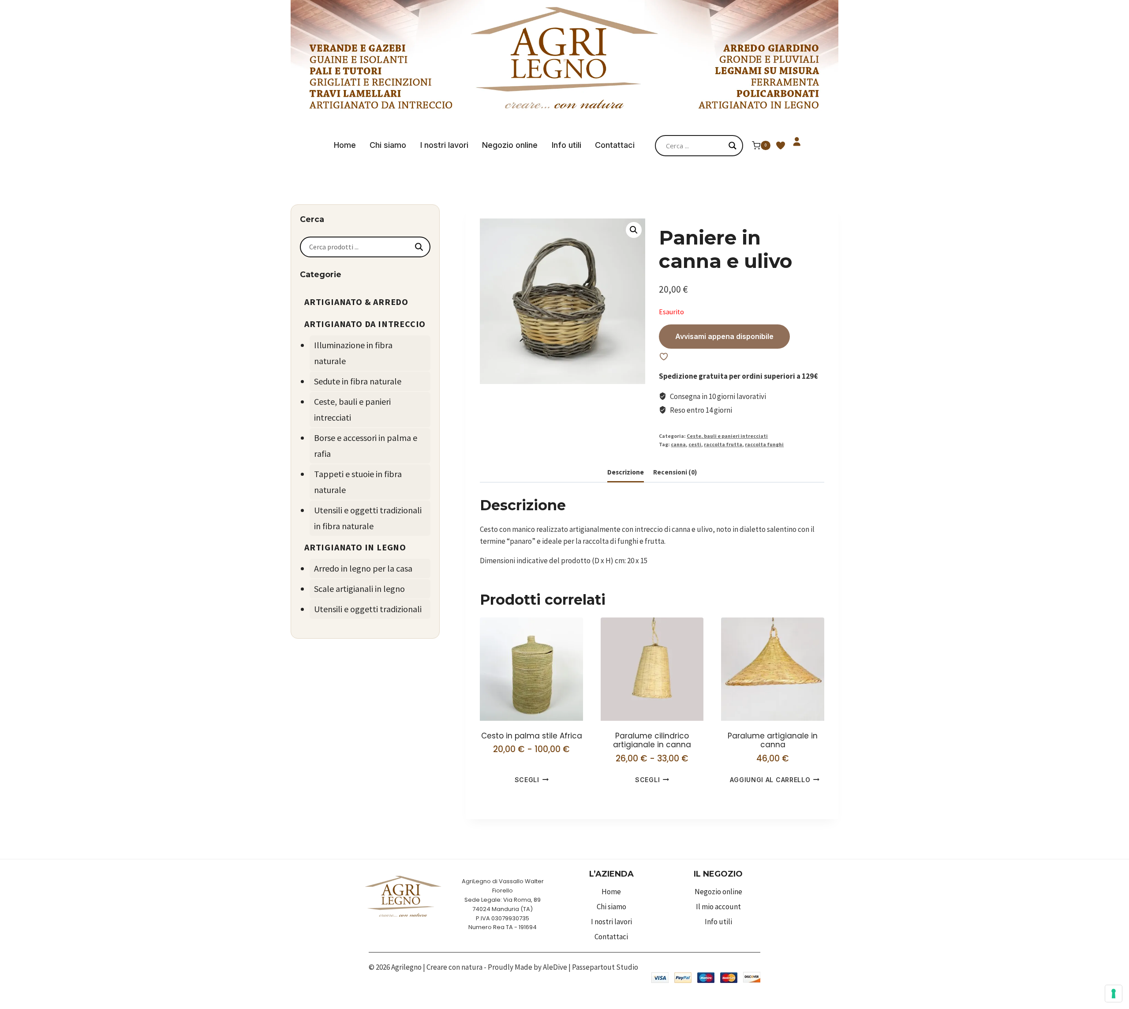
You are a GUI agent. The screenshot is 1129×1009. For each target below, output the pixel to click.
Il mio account (718, 906)
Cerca (419, 246)
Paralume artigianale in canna (773, 740)
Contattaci (615, 145)
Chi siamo (388, 145)
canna (678, 444)
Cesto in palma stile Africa (531, 735)
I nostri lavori (444, 145)
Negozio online (510, 145)
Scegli (527, 779)
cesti (694, 444)
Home (345, 145)
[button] (634, 230)
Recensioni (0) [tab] (675, 472)
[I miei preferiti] (780, 151)
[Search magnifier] (732, 145)
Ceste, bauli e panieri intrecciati (727, 436)
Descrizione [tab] (625, 472)
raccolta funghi (764, 444)
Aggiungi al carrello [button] (770, 779)
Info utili (566, 145)
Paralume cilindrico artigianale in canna (652, 740)
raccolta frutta (723, 444)
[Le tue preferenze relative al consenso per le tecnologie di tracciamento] (1113, 993)
